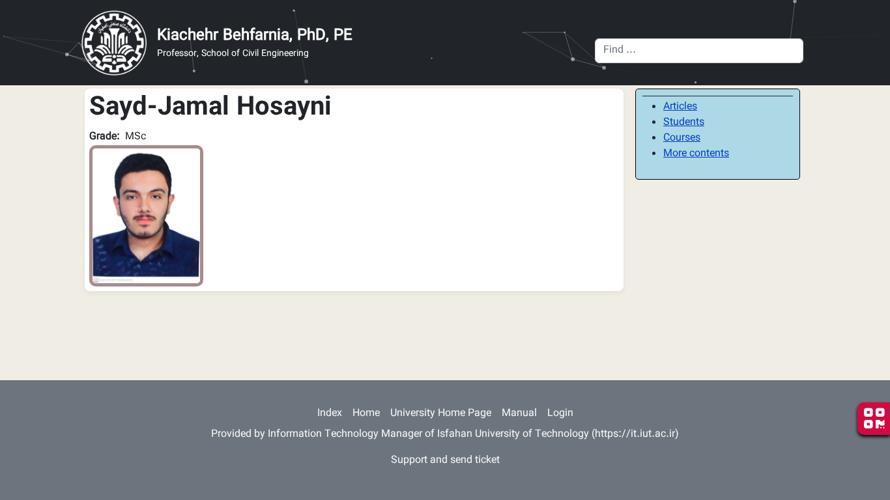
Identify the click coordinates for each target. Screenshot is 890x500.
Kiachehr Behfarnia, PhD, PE (254, 35)
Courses (681, 138)
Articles (680, 107)
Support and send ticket (445, 460)
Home (366, 414)
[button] (146, 216)
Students (683, 123)
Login (560, 414)
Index (329, 414)
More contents (696, 154)
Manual (519, 414)
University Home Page (440, 414)
